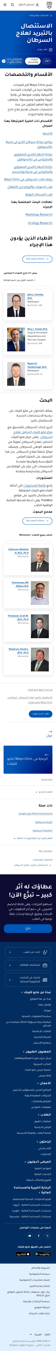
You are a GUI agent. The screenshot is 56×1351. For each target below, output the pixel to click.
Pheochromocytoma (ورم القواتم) (35, 814)
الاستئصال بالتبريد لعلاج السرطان (34, 33)
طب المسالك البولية (38, 195)
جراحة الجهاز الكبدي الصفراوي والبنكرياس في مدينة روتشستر (32, 170)
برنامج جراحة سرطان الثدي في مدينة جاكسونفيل (29, 145)
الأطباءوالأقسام (33, 61)
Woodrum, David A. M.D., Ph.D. (19, 651)
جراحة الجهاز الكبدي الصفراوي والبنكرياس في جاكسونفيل (33, 157)
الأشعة (47, 134)
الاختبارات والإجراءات (39, 16)
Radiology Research (39, 215)
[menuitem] (46, 61)
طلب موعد (42, 50)
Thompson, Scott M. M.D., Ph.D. (18, 618)
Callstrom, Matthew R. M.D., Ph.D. (18, 551)
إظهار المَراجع (45, 792)
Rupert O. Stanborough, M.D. (37, 366)
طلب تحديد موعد (40, 714)
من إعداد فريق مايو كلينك (40, 690)
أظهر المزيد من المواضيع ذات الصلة (34, 838)
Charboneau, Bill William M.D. (20, 585)
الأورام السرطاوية (43, 822)
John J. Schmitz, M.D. (35, 297)
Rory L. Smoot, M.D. (37, 329)
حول (47, 61)
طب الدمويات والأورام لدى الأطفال (29, 187)
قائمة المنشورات (34, 486)
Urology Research (40, 223)
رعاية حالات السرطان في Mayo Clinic (28, 179)
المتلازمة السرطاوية (42, 831)
